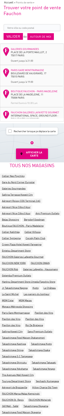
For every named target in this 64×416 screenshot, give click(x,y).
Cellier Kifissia (33, 231)
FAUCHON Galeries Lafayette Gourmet (35, 112)
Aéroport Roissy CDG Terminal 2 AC (21, 200)
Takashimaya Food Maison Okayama (21, 412)
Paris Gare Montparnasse (27, 70)
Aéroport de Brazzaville (14, 387)
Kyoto (36, 287)
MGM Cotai (8, 300)
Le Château (50, 287)
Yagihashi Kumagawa (47, 381)
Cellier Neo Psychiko (13, 175)
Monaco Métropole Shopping (17, 306)
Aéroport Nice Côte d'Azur (16, 207)
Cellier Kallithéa (11, 231)
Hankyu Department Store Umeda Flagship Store (28, 281)
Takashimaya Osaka (39, 350)
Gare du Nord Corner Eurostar (18, 182)
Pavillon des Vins (44, 312)
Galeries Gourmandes (25, 48)
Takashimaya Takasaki (44, 362)
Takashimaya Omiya (12, 350)
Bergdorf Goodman (34, 219)
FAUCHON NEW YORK (14, 262)
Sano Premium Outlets (40, 331)
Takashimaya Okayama (35, 405)
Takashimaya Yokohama (15, 368)
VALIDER (13, 36)
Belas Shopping (10, 219)
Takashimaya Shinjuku (14, 362)
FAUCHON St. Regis (13, 399)
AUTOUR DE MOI (40, 36)
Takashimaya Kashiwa (14, 343)
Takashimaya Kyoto (41, 343)
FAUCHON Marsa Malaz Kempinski (21, 393)
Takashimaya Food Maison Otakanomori (23, 337)
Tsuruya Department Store (16, 381)
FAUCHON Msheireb (40, 399)
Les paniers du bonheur (37, 294)
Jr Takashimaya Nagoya (15, 287)
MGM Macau (25, 300)
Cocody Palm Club (35, 238)
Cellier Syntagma (11, 238)
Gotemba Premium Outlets (16, 275)
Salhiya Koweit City (12, 331)
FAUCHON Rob (10, 269)
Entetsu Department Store (16, 250)
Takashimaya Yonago (44, 368)
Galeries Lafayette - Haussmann (40, 269)
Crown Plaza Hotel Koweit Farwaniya (21, 244)
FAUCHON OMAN (40, 262)
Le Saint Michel (10, 294)
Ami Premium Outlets (47, 213)
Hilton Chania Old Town (45, 387)
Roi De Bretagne (34, 325)
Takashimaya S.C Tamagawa (17, 356)
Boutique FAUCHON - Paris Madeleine (34, 91)
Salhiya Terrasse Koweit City (17, 194)
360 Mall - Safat (10, 405)
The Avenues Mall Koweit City (18, 374)
